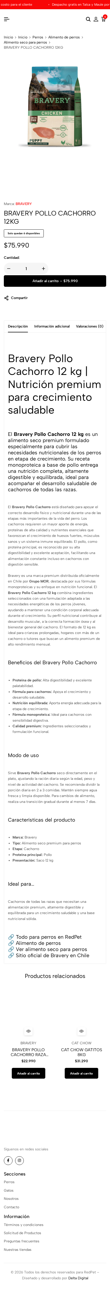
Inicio (8, 37)
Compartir (19, 298)
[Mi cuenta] (96, 19)
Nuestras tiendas (17, 1250)
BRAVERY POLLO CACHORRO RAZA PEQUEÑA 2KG (28, 1052)
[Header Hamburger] (6, 19)
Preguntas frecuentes (21, 1241)
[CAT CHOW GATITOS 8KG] (81, 1012)
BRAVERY (24, 204)
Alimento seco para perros (25, 42)
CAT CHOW (82, 1043)
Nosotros (11, 1199)
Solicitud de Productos (22, 1233)
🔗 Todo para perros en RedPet (45, 937)
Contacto (11, 1207)
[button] (28, 1073)
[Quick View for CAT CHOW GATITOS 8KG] (82, 1031)
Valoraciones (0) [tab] (89, 326)
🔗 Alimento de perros (34, 943)
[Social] (8, 1160)
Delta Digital (78, 1278)
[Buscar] (88, 19)
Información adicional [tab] (52, 326)
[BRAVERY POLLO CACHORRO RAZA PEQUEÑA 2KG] (28, 1012)
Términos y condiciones (23, 1225)
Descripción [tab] (18, 326)
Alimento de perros (64, 37)
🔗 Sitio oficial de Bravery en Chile (48, 955)
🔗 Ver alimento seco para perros (47, 949)
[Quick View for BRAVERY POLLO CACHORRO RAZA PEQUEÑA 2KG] (28, 1031)
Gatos (9, 1190)
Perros (37, 37)
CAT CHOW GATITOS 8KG (81, 1052)
